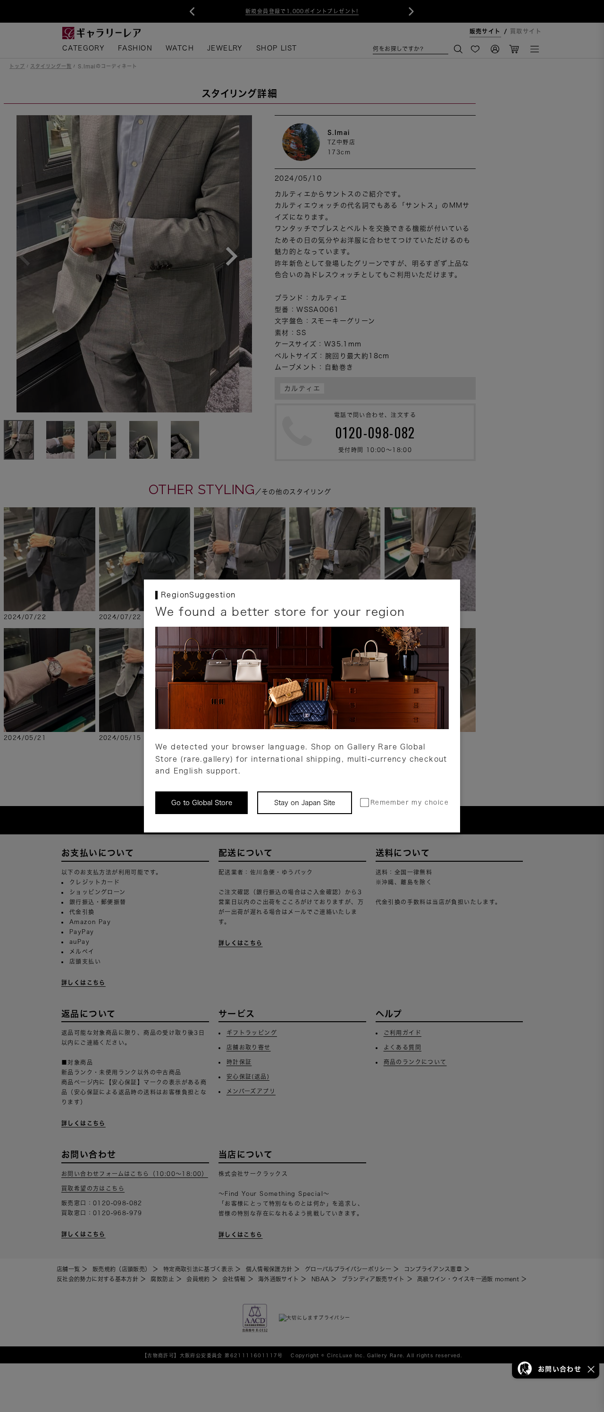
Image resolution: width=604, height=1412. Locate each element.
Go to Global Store (201, 802)
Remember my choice (409, 802)
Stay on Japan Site (304, 802)
